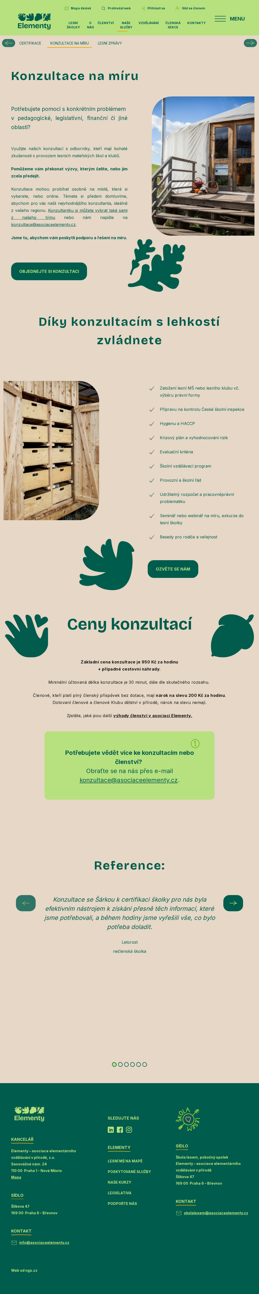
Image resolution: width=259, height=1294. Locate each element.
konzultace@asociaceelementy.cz (43, 224)
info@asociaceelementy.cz (44, 1242)
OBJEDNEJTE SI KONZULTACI (49, 271)
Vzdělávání (149, 23)
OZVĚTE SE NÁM (173, 569)
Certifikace (30, 43)
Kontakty (196, 23)
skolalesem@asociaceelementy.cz (216, 1213)
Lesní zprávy (110, 43)
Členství (106, 23)
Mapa (16, 1177)
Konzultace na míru (69, 43)
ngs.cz (31, 1270)
